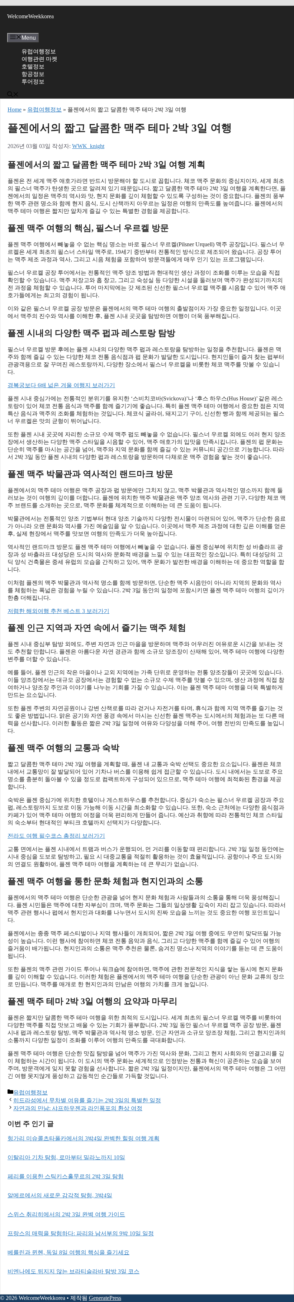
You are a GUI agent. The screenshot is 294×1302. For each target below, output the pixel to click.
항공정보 (33, 74)
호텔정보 (33, 66)
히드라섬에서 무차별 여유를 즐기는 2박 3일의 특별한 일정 (87, 1100)
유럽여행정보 (39, 51)
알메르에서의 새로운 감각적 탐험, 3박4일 (60, 1195)
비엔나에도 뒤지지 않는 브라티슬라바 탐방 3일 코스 (73, 1271)
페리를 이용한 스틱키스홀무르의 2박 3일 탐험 (66, 1176)
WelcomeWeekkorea (30, 16)
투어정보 (33, 82)
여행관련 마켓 (39, 59)
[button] (13, 95)
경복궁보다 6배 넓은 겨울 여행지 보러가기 (61, 385)
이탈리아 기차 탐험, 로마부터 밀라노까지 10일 (66, 1157)
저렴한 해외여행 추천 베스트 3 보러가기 (58, 611)
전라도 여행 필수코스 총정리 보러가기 (56, 836)
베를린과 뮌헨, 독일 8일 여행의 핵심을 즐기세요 (68, 1252)
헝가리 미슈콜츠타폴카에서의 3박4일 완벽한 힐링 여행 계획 (84, 1138)
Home (15, 109)
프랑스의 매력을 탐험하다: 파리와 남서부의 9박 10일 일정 (81, 1233)
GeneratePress (105, 1298)
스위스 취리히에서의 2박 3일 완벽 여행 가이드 (66, 1214)
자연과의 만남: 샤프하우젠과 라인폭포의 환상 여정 (77, 1108)
